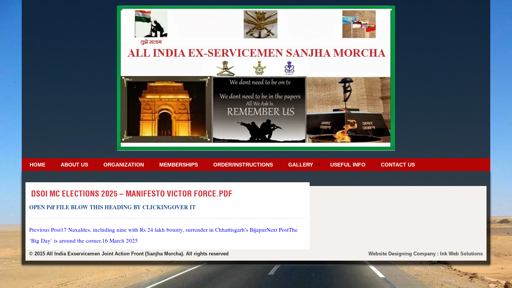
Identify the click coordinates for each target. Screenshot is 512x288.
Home (37, 165)
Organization (123, 165)
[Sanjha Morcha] (256, 148)
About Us (74, 165)
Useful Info (347, 165)
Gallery (300, 165)
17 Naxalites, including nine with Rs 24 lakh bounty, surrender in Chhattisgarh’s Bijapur (147, 229)
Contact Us (398, 165)
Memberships (178, 165)
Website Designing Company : (404, 253)
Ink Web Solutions (461, 253)
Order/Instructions (243, 165)
